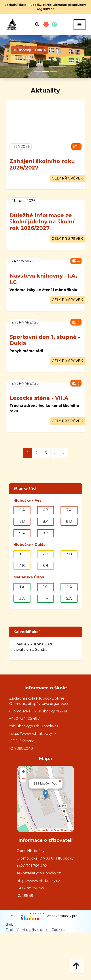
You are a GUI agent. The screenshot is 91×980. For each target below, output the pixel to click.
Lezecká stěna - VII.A (38, 398)
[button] (45, 794)
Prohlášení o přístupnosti (28, 930)
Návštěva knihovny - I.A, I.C (43, 278)
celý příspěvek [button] (67, 178)
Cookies (58, 930)
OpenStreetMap (63, 830)
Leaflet (44, 830)
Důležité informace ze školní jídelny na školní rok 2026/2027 (41, 221)
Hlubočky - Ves (27, 500)
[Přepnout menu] (79, 24)
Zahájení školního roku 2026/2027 (42, 164)
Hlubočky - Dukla (30, 50)
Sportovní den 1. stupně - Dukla (44, 340)
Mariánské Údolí (28, 577)
